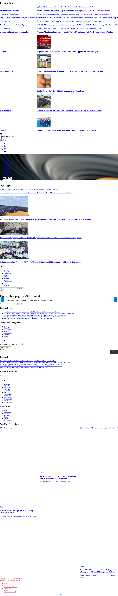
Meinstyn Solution (15, 580)
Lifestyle (6, 174)
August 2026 (7, 384)
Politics (6, 166)
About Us (6, 583)
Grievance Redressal (10, 592)
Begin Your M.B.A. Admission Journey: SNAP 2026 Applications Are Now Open (56, 52)
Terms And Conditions (10, 587)
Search (2, 349)
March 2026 (7, 392)
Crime (5, 165)
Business (6, 168)
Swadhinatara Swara (6, 155)
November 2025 (8, 399)
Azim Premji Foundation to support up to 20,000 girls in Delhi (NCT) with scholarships (59, 71)
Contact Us (7, 585)
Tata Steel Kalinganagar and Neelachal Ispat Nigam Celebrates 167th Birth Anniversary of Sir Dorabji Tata (67, 25)
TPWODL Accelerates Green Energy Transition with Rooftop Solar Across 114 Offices (58, 111)
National (6, 161)
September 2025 (8, 402)
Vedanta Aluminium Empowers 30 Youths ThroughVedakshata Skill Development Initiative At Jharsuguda (66, 32)
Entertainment (8, 171)
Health (6, 169)
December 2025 (8, 397)
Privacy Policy (8, 588)
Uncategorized (8, 329)
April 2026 (7, 390)
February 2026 (8, 394)
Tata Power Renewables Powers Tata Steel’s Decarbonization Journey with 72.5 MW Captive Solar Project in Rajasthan (71, 18)
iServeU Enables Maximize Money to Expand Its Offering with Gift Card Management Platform (62, 11)
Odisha (6, 160)
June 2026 (7, 387)
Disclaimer (7, 590)
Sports (5, 173)
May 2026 (7, 389)
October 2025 (8, 400)
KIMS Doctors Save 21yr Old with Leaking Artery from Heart (50, 91)
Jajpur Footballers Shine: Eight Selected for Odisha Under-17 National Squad (55, 130)
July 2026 (6, 386)
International (7, 163)
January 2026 (8, 395)
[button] (2, 299)
